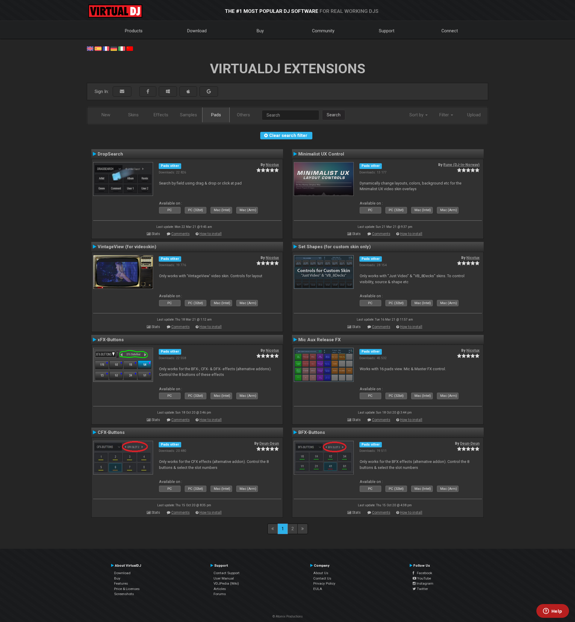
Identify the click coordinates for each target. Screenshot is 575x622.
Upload (474, 115)
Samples (188, 115)
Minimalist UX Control (321, 154)
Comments (180, 234)
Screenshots (124, 594)
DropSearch (110, 154)
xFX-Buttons (111, 339)
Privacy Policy (324, 583)
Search (334, 115)
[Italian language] (121, 48)
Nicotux (272, 165)
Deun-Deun (269, 443)
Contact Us (322, 578)
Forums (220, 594)
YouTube (423, 578)
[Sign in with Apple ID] (188, 91)
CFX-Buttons (111, 432)
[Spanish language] (98, 48)
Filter (444, 115)
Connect (449, 30)
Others (243, 115)
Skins (133, 115)
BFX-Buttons (311, 432)
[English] (90, 48)
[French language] (106, 48)
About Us (320, 573)
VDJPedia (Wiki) (226, 583)
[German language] (114, 48)
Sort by (417, 115)
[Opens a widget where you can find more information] (552, 611)
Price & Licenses (127, 589)
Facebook (423, 573)
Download (197, 30)
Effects (161, 115)
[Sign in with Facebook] (147, 91)
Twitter (422, 589)
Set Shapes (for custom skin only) (334, 246)
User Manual (224, 578)
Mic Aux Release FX (319, 339)
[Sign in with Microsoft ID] (168, 91)
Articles (220, 589)
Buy (260, 30)
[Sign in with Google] (208, 91)
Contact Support (227, 573)
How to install (210, 234)
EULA (317, 589)
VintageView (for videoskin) (127, 246)
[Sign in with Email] (122, 91)
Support (386, 30)
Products (134, 30)
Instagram (424, 583)
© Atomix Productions (288, 616)
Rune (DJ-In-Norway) (461, 165)
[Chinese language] (129, 48)
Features (121, 583)
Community (323, 30)
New (106, 115)
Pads (216, 115)
